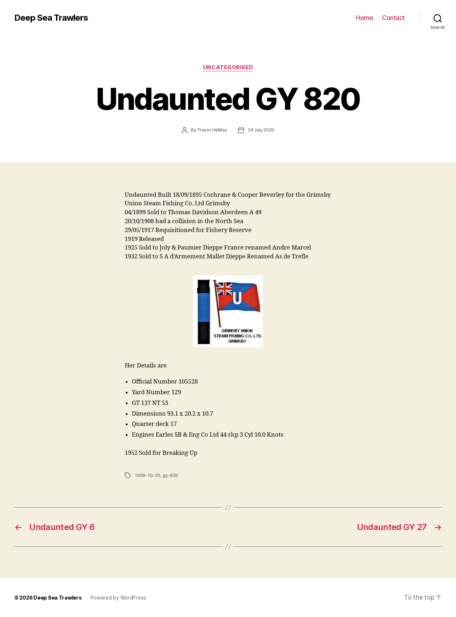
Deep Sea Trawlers (51, 18)
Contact (393, 17)
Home (364, 17)
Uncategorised (228, 67)
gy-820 (170, 475)
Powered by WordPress (118, 598)
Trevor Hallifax (212, 130)
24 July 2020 (261, 130)
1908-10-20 (147, 475)
